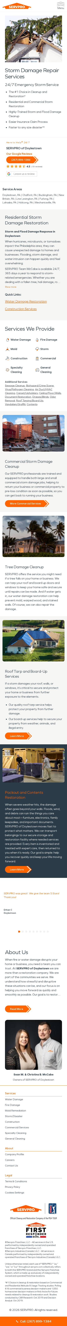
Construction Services (21, 309)
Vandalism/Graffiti (15, 404)
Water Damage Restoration (26, 301)
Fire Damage (12, 1104)
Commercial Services (17, 1127)
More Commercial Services (25, 503)
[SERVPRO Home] (16, 6)
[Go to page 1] (19, 931)
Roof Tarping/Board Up (29, 400)
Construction (12, 1121)
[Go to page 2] (23, 931)
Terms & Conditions (16, 1181)
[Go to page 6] (37, 931)
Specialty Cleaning (15, 1133)
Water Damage (14, 1099)
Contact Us (11, 1165)
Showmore (10, 287)
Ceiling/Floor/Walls (50, 393)
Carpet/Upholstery (27, 393)
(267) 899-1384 (20, 159)
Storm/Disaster (14, 1116)
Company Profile (14, 1154)
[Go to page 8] (44, 931)
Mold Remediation (15, 1110)
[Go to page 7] (41, 931)
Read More (16, 1009)
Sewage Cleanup (15, 385)
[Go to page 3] (26, 931)
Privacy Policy (12, 1186)
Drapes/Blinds (40, 396)
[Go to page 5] (33, 931)
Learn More (17, 736)
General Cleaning (15, 1138)
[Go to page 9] (48, 931)
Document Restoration (18, 396)
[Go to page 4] (30, 931)
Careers (9, 1159)
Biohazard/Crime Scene (40, 385)
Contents (32, 404)
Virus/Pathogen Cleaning (19, 389)
